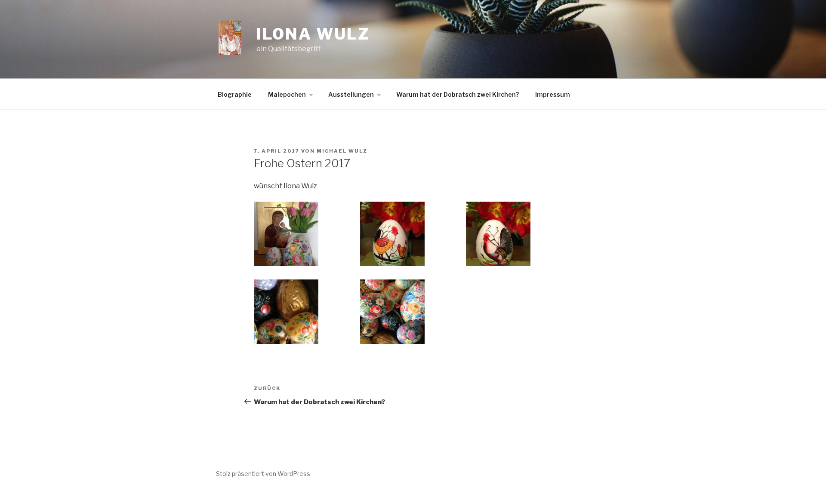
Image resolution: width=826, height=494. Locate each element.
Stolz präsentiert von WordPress (263, 473)
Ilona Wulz (313, 34)
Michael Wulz (342, 151)
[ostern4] (286, 311)
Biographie (235, 94)
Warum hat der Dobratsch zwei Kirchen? (457, 94)
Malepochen (287, 94)
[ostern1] (286, 234)
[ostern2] (392, 234)
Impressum (552, 94)
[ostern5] (392, 311)
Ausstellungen (351, 94)
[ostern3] (498, 234)
